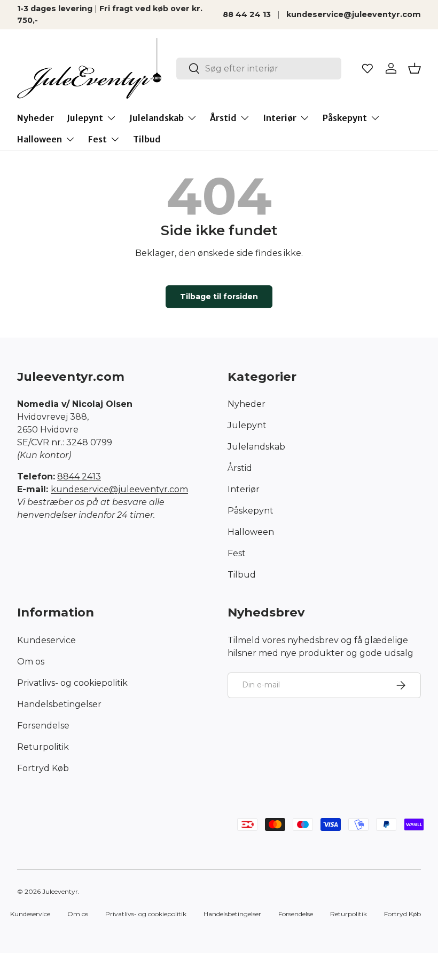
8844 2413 (79, 476)
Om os (30, 661)
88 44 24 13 (247, 14)
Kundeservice (46, 640)
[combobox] (258, 68)
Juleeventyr (60, 891)
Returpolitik (43, 747)
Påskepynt (250, 511)
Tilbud (147, 139)
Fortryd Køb (43, 768)
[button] (414, 68)
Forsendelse (43, 725)
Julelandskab (256, 447)
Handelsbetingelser (59, 704)
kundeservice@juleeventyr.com (353, 14)
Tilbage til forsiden (219, 296)
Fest (237, 553)
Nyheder (35, 118)
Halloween (251, 532)
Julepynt (247, 425)
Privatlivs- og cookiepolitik (72, 683)
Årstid (240, 468)
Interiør (244, 489)
